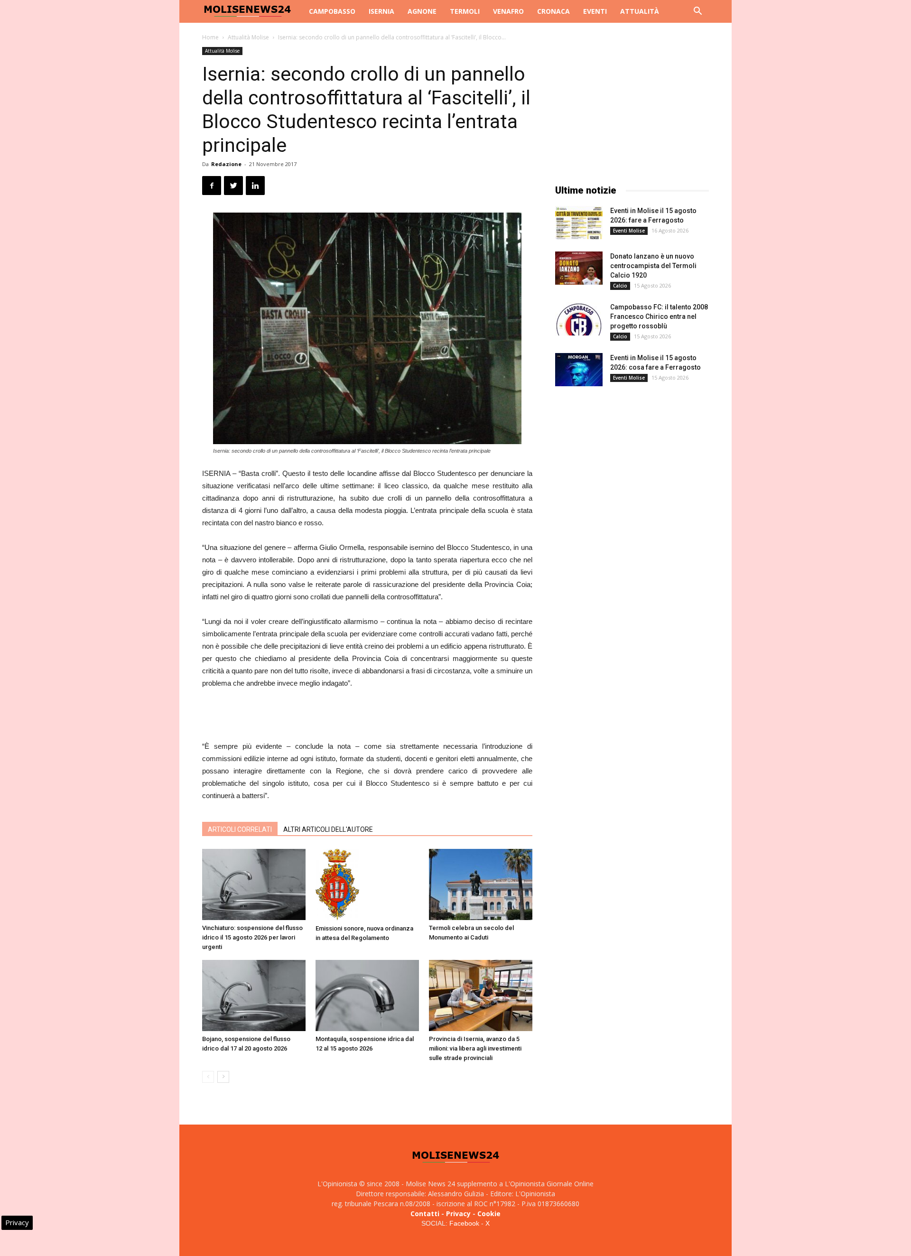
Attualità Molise (248, 37)
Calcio (620, 285)
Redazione (226, 163)
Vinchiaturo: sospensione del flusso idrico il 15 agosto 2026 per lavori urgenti (252, 937)
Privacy (458, 1213)
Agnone (422, 11)
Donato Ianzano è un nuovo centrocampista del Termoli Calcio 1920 (653, 265)
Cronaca (553, 11)
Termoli (465, 11)
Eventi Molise (629, 230)
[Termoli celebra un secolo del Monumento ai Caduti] (480, 884)
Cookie (489, 1213)
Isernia (381, 11)
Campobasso (332, 11)
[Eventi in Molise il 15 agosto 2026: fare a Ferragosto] (579, 222)
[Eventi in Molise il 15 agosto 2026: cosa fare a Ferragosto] (579, 369)
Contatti (424, 1213)
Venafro (508, 11)
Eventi (595, 11)
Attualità (639, 11)
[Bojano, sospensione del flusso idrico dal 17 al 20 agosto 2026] (254, 995)
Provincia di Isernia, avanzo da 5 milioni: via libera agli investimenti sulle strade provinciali (475, 1048)
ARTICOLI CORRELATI (240, 829)
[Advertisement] (367, 716)
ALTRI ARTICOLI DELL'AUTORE (328, 829)
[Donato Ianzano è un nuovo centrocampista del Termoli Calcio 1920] (579, 268)
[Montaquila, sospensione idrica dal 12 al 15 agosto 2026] (367, 995)
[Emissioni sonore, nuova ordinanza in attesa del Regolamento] (367, 885)
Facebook (464, 1223)
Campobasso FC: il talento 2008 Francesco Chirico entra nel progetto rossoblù (659, 316)
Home (210, 37)
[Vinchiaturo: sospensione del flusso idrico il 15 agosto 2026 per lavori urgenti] (254, 884)
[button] (697, 12)
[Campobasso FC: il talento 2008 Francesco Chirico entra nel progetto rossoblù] (579, 318)
